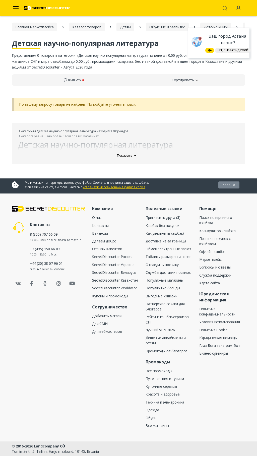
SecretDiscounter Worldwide (114, 288)
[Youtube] (72, 283)
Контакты (100, 225)
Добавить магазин (107, 315)
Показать (125, 155)
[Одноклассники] (45, 283)
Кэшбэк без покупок (162, 225)
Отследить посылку (162, 264)
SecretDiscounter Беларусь (114, 272)
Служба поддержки (215, 275)
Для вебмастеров (107, 331)
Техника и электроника (165, 402)
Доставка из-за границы (166, 241)
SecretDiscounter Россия (112, 256)
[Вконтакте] (18, 283)
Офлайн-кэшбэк (212, 251)
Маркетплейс (210, 259)
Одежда (152, 410)
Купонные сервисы (161, 386)
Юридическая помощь (218, 337)
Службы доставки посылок (168, 272)
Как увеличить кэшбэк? (165, 233)
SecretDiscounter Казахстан (115, 280)
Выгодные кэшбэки (161, 296)
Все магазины (157, 425)
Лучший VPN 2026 (160, 330)
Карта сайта (209, 283)
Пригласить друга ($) (163, 217)
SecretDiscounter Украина (113, 264)
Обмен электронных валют (168, 248)
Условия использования (219, 321)
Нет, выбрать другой (233, 50)
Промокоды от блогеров (166, 351)
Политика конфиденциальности (217, 311)
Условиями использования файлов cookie (114, 187)
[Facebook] (31, 283)
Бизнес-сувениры (213, 353)
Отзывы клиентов (107, 248)
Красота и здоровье (162, 394)
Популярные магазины (164, 280)
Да (210, 50)
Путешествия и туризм (165, 378)
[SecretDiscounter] (47, 8)
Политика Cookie (213, 330)
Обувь (151, 417)
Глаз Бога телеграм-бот (219, 345)
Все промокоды (159, 370)
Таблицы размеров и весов (168, 256)
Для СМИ (100, 323)
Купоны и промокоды (110, 296)
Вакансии (100, 233)
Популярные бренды (163, 288)
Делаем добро (104, 241)
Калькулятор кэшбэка (217, 230)
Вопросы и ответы (215, 267)
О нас (96, 217)
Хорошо (229, 185)
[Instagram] (58, 283)
